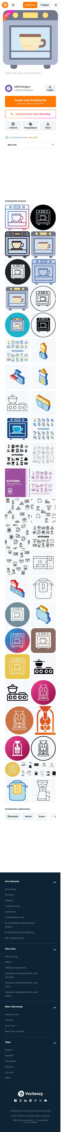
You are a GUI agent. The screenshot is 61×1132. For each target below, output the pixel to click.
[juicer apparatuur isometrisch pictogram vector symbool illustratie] (17, 536)
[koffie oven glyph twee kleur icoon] (17, 614)
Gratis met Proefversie (30, 101)
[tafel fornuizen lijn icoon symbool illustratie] (17, 562)
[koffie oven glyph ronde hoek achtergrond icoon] (17, 1033)
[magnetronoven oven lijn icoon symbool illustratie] (17, 877)
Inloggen (45, 5)
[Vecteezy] (5, 5)
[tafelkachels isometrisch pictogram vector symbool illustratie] (17, 903)
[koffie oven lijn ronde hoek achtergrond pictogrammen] (17, 1059)
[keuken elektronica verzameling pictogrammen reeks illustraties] (17, 692)
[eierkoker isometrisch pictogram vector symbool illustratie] (17, 588)
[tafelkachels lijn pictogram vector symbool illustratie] (17, 1111)
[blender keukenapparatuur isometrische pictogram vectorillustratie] (17, 484)
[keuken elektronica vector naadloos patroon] (17, 747)
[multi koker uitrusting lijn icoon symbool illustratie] (17, 929)
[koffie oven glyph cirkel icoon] (17, 955)
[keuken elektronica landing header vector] (30, 719)
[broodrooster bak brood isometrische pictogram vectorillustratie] (17, 981)
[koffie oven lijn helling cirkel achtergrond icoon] (17, 1007)
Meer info (12, 144)
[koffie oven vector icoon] (17, 217)
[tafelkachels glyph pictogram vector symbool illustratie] (17, 1085)
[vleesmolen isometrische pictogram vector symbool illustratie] (17, 510)
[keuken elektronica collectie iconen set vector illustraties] (17, 458)
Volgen (50, 90)
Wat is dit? (33, 137)
